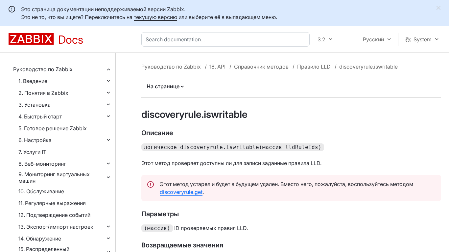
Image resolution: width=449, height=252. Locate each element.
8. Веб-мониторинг (42, 163)
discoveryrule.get (181, 192)
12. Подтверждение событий (54, 215)
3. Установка (34, 104)
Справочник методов (261, 66)
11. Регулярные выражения (52, 203)
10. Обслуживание (41, 191)
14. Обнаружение (39, 238)
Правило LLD (314, 66)
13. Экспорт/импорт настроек (55, 226)
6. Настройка (35, 140)
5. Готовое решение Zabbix (52, 128)
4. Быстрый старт (40, 116)
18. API (217, 66)
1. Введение (32, 81)
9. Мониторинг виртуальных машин (54, 177)
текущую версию (155, 17)
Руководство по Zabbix (43, 69)
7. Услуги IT (32, 152)
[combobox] (226, 39)
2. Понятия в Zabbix (43, 93)
